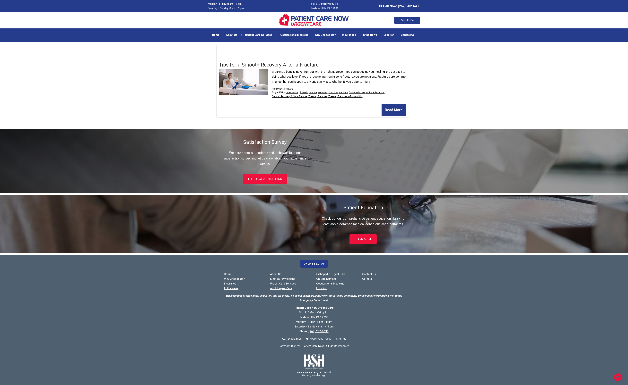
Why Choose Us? (325, 34)
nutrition (343, 92)
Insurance (230, 283)
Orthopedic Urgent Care (330, 274)
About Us (231, 34)
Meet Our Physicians (282, 278)
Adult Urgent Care (281, 288)
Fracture (288, 88)
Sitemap (341, 338)
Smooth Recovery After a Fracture (289, 96)
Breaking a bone (308, 92)
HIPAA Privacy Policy (318, 338)
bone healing (292, 92)
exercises (323, 92)
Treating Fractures (317, 96)
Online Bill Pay (407, 20)
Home (215, 34)
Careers (367, 278)
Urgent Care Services (258, 34)
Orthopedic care (357, 92)
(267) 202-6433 (409, 6)
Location (389, 34)
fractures (333, 92)
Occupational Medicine (294, 34)
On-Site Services (326, 278)
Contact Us (408, 34)
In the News (370, 34)
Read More (394, 110)
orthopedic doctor (375, 92)
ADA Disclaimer (291, 338)
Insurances (349, 34)
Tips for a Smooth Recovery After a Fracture (269, 65)
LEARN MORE (363, 239)
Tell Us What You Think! (265, 179)
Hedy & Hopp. (320, 375)
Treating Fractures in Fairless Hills (345, 96)
